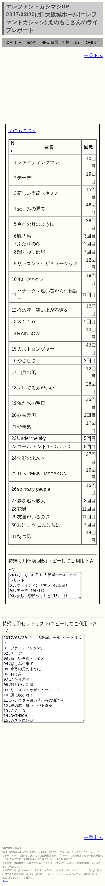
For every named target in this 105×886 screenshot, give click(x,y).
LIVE (19, 42)
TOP (8, 42)
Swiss (5, 881)
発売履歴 (50, 42)
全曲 (65, 42)
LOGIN (89, 42)
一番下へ (93, 55)
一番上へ (93, 837)
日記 (76, 42)
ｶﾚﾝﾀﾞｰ (33, 42)
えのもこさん (22, 130)
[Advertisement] (52, 92)
